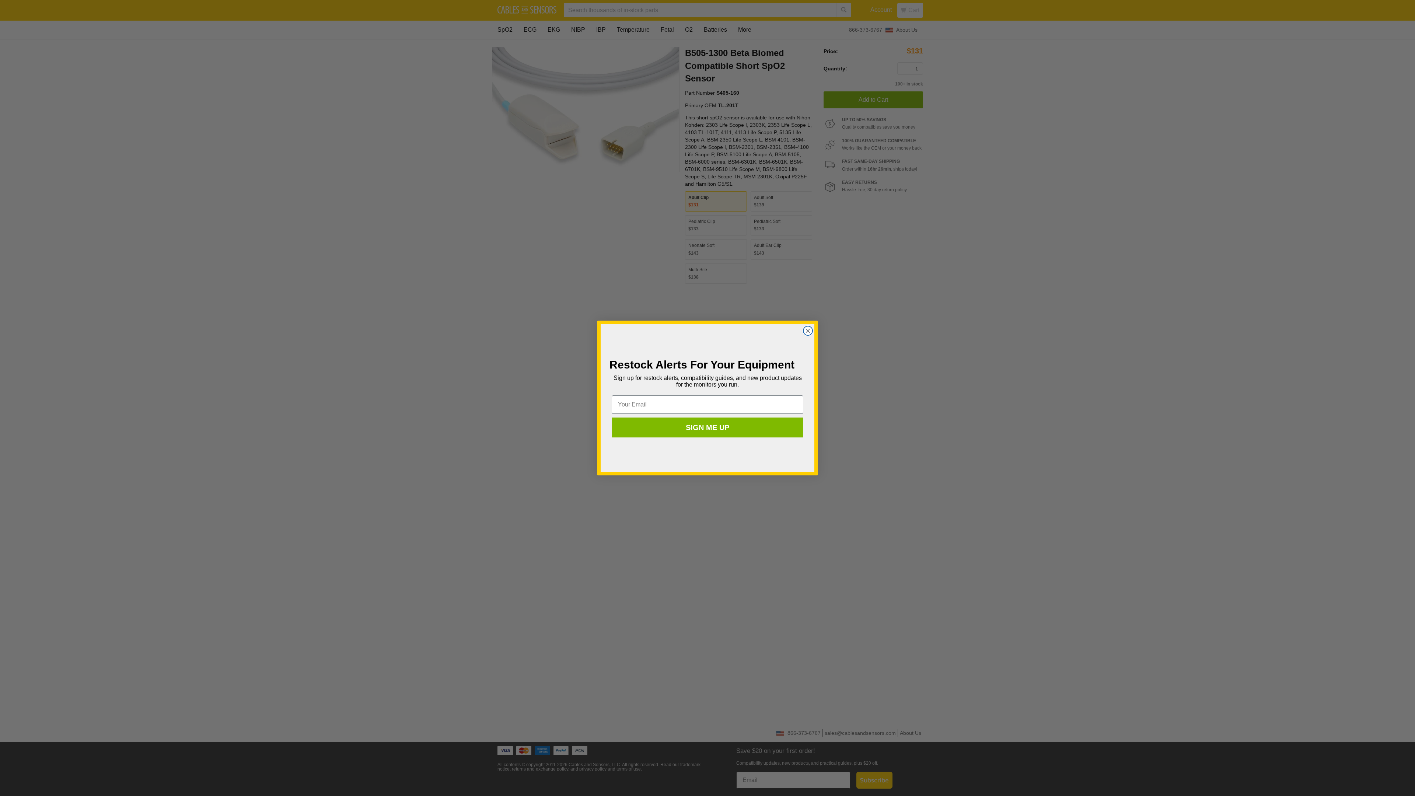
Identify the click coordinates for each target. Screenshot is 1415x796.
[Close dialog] (808, 330)
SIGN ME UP (707, 427)
